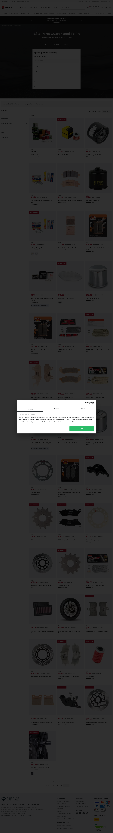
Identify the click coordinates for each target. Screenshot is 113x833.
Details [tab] (56, 408)
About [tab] (83, 408)
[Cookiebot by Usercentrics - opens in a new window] (86, 403)
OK (82, 429)
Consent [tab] (30, 409)
